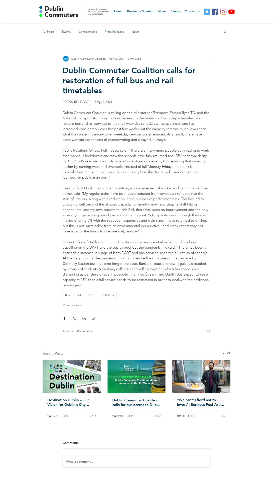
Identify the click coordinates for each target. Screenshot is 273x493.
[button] (225, 31)
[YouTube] (231, 12)
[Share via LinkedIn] (84, 318)
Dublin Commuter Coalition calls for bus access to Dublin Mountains (136, 402)
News (135, 32)
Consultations (88, 32)
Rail (79, 295)
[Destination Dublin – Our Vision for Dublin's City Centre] (72, 376)
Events (66, 32)
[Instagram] (223, 12)
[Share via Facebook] (64, 318)
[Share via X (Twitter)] (74, 318)
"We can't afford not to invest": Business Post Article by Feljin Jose (201, 402)
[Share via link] (94, 318)
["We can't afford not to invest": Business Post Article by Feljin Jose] (201, 376)
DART (91, 295)
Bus (67, 295)
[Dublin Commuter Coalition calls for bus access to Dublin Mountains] (137, 376)
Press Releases (114, 32)
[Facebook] (215, 12)
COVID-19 (108, 295)
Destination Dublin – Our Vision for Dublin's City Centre (68, 402)
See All (226, 353)
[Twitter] (207, 12)
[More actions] (208, 58)
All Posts (48, 32)
